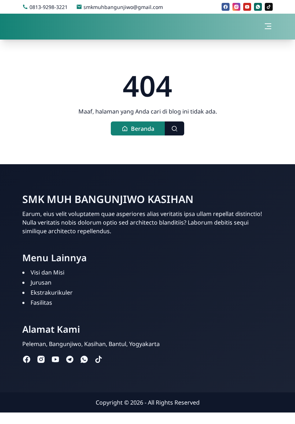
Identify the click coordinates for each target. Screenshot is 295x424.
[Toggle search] (174, 128)
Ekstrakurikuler (52, 292)
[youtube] (247, 7)
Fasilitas (41, 303)
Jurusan (41, 282)
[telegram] (69, 359)
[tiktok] (269, 7)
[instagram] (236, 7)
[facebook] (226, 7)
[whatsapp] (258, 7)
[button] (138, 128)
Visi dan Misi (47, 272)
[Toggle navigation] (268, 26)
